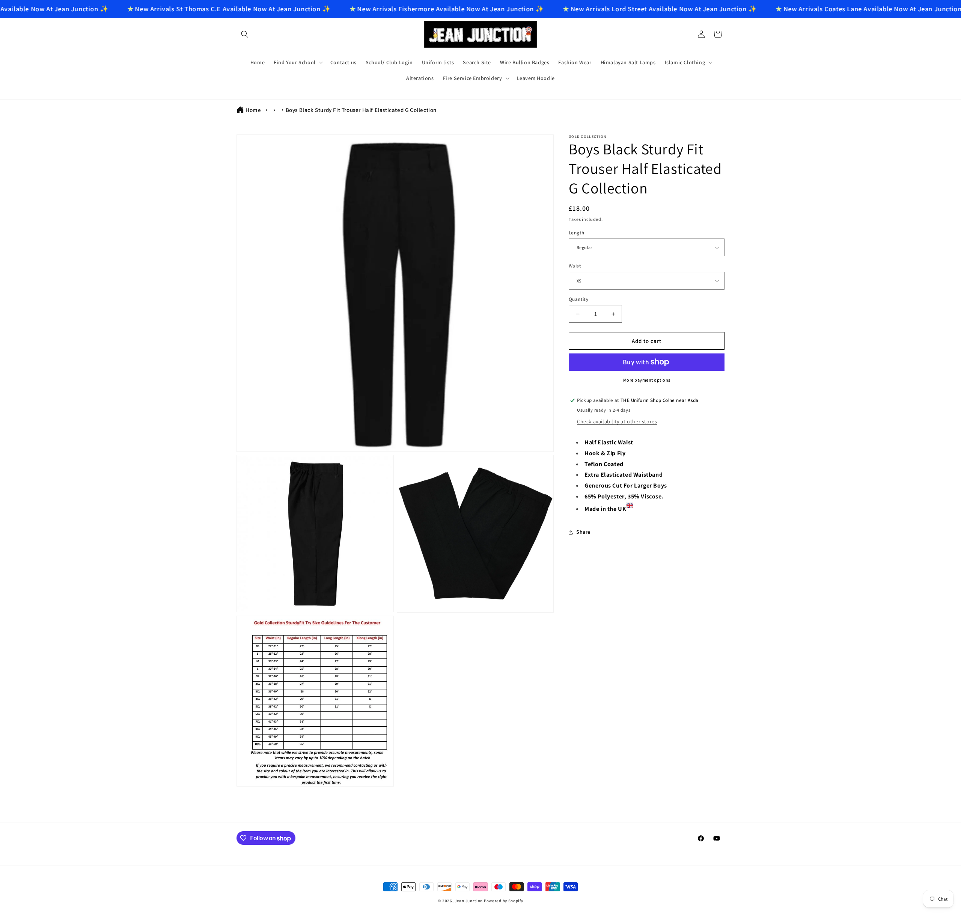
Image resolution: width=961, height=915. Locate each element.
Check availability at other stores (617, 421)
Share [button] (583, 531)
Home (253, 109)
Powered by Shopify (503, 900)
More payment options (646, 380)
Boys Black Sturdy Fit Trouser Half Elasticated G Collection (361, 109)
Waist (575, 266)
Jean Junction (469, 900)
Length (576, 233)
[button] (244, 34)
